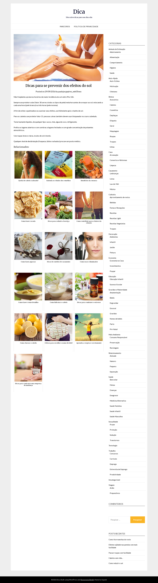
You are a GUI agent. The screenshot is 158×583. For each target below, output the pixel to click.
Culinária (112, 194)
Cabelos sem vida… (116, 558)
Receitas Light (115, 218)
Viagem (111, 485)
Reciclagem (114, 348)
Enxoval (113, 308)
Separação (114, 372)
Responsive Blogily (87, 580)
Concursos (114, 454)
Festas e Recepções (117, 208)
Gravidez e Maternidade (118, 290)
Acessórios (114, 100)
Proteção (113, 430)
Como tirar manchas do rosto (120, 539)
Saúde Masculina (116, 416)
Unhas (112, 147)
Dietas (112, 385)
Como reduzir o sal (116, 563)
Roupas (113, 136)
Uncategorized (114, 480)
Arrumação (114, 155)
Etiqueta (113, 121)
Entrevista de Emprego (118, 469)
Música (112, 189)
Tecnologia (113, 445)
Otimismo (113, 92)
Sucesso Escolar (116, 284)
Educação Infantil (116, 279)
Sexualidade (113, 422)
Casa (110, 152)
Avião (112, 488)
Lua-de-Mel (114, 184)
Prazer (112, 425)
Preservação (115, 343)
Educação (112, 276)
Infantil (112, 242)
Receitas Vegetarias (117, 224)
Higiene (113, 68)
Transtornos (114, 440)
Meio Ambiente (114, 335)
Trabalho (112, 451)
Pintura (113, 253)
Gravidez (113, 313)
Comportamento (116, 63)
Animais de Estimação (117, 49)
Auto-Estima (114, 81)
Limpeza (113, 165)
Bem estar (114, 380)
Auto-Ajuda (113, 78)
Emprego (113, 464)
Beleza (111, 97)
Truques (113, 142)
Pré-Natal (114, 329)
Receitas (113, 213)
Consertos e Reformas (118, 160)
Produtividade (115, 474)
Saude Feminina (116, 406)
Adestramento (115, 52)
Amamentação (115, 293)
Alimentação (114, 57)
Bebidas (113, 202)
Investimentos (115, 266)
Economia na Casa (117, 261)
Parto (112, 324)
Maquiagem (114, 131)
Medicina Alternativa (118, 401)
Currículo (113, 459)
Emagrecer (114, 395)
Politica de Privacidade (86, 26)
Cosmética (114, 110)
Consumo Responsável (118, 337)
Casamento (113, 171)
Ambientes (114, 237)
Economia (112, 258)
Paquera (113, 366)
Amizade (113, 356)
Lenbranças (114, 173)
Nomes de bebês (116, 319)
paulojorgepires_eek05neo (69, 91)
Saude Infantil (115, 411)
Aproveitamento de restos (120, 197)
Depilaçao (114, 115)
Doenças (113, 390)
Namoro (113, 361)
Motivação (114, 86)
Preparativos (115, 493)
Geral (112, 126)
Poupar (112, 271)
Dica (79, 11)
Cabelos (113, 105)
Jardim (112, 247)
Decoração (113, 234)
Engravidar (114, 303)
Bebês (112, 298)
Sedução (113, 435)
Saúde (112, 73)
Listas (112, 179)
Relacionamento (115, 353)
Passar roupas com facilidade (120, 553)
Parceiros (65, 26)
